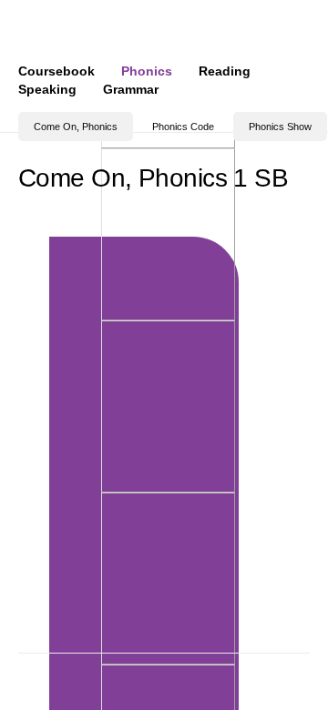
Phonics (146, 71)
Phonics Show (280, 126)
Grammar (131, 89)
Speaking (47, 89)
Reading (225, 71)
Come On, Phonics (76, 126)
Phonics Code (183, 126)
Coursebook (56, 71)
